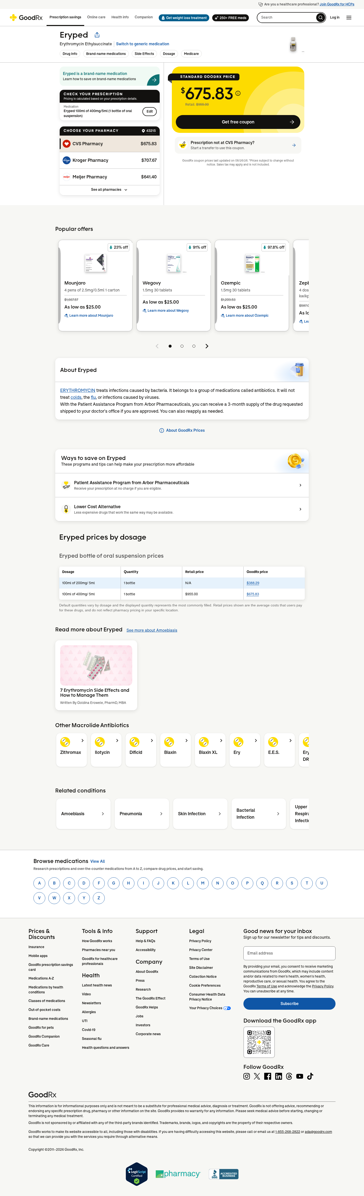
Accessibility (146, 950)
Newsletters (91, 1003)
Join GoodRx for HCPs (337, 4)
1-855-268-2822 (287, 1131)
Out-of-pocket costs (44, 1009)
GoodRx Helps (147, 1007)
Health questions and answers (105, 1047)
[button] (182, 18)
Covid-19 (88, 1030)
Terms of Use (199, 959)
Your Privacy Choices (205, 1008)
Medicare (191, 53)
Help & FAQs (145, 941)
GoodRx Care (38, 1045)
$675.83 (253, 594)
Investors (143, 1025)
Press (140, 980)
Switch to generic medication (142, 44)
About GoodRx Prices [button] (185, 430)
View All (97, 861)
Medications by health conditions (46, 989)
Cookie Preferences (205, 985)
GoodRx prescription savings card (51, 967)
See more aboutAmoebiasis (152, 630)
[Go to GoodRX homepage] (26, 17)
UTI (84, 1021)
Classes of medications (46, 1001)
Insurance (36, 947)
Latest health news (97, 985)
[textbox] (289, 953)
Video (86, 994)
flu (93, 397)
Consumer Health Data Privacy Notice (207, 997)
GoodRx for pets (41, 1027)
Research (143, 989)
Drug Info (70, 53)
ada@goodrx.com (318, 1131)
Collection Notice (203, 976)
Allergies (89, 1012)
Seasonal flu (92, 1038)
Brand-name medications (106, 53)
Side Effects (144, 53)
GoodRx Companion (44, 1036)
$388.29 (253, 583)
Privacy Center (200, 950)
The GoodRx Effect (150, 998)
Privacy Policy (200, 941)
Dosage (169, 53)
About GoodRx (147, 971)
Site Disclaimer (201, 967)
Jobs (139, 1016)
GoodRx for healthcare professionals (100, 961)
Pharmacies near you (98, 950)
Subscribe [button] (308, 1005)
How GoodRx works (97, 941)
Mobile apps (38, 956)
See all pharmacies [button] (106, 189)
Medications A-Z (41, 978)
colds (76, 397)
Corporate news (148, 1034)
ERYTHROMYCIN (77, 390)
